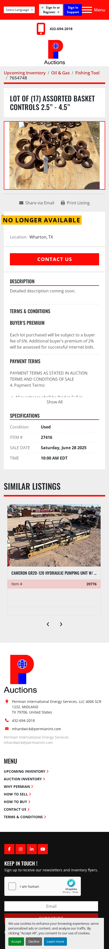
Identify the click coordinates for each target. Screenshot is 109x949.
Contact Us (54, 259)
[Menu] (87, 10)
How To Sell (16, 794)
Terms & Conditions (23, 816)
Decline (33, 941)
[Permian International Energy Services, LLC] (20, 673)
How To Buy (15, 801)
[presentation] (47, 623)
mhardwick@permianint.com (36, 728)
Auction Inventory (23, 779)
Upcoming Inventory (24, 771)
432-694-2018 (61, 28)
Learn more (55, 941)
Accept (16, 941)
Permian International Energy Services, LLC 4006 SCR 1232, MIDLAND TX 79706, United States (57, 707)
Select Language (17, 10)
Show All (55, 402)
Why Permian (17, 786)
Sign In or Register (51, 9)
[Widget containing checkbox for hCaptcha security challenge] (42, 886)
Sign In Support (73, 9)
